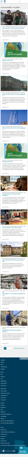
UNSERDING (3, 381)
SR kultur (3, 376)
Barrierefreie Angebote (6, 414)
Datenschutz (3, 441)
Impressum (3, 436)
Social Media (3, 416)
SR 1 (2, 374)
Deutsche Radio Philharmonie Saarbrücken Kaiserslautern (13, 445)
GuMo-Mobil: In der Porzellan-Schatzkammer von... (13, 294)
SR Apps (2, 418)
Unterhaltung (4, 366)
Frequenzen (3, 385)
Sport (2, 364)
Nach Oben (24, 358)
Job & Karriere (4, 434)
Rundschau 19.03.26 (7, 60)
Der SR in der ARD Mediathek (7, 421)
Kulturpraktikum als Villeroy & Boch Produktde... (11, 194)
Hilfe (2, 409)
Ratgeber (3, 369)
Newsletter (3, 407)
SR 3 (2, 379)
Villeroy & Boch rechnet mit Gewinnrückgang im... (13, 94)
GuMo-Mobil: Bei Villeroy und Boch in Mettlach (11, 330)
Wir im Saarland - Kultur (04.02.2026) (11, 227)
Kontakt (2, 405)
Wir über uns (3, 429)
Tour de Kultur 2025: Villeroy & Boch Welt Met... (12, 260)
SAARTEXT (3, 412)
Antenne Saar (4, 383)
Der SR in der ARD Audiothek (7, 423)
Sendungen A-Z (4, 395)
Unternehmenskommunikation (8, 432)
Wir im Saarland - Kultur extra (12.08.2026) (13, 28)
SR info (2, 362)
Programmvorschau (5, 393)
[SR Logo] (5, 1)
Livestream (3, 397)
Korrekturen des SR (5, 443)
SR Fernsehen (4, 391)
